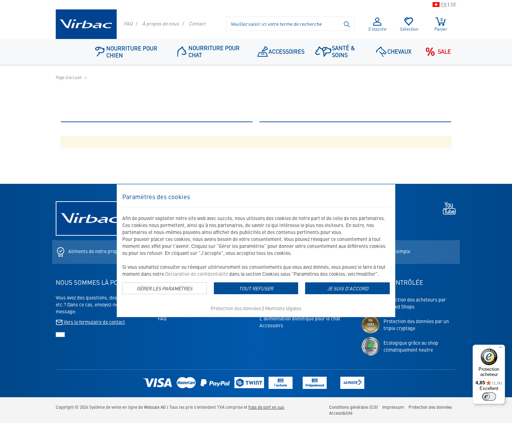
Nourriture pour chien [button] (131, 51)
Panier (440, 24)
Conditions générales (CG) (353, 407)
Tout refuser (256, 288)
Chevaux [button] (399, 51)
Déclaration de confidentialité (196, 273)
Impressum (393, 407)
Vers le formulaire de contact (94, 321)
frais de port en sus (266, 407)
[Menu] (501, 349)
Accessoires (286, 51)
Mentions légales (283, 308)
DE (453, 4)
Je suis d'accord (347, 288)
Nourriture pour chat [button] (214, 51)
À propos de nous (160, 23)
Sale (444, 51)
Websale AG (155, 407)
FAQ (128, 23)
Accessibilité (340, 413)
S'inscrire (377, 28)
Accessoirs (271, 325)
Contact (197, 23)
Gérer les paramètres (164, 288)
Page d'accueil (69, 77)
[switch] (489, 396)
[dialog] (256, 250)
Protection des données (236, 308)
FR (444, 4)
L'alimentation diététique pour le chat (299, 318)
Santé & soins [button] (343, 51)
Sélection (408, 28)
